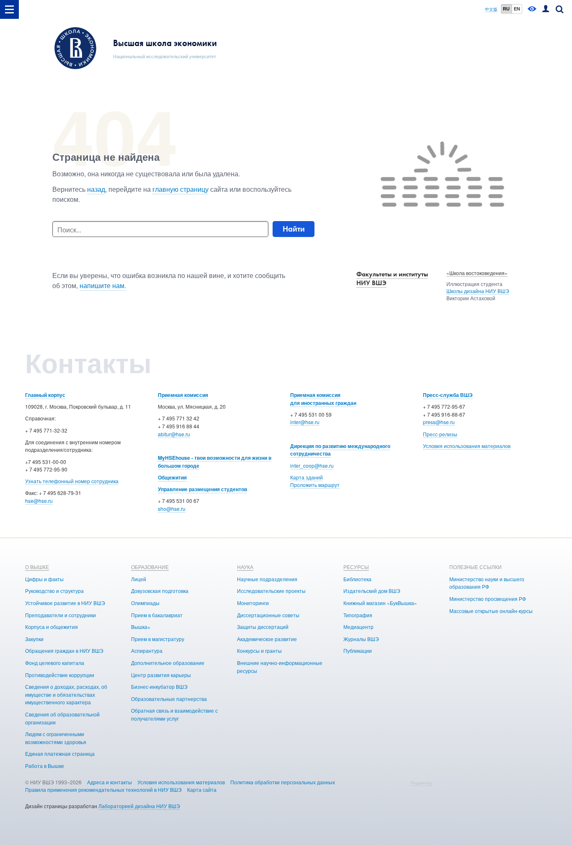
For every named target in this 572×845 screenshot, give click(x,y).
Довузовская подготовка (159, 590)
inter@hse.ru (304, 421)
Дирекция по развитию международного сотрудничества (340, 450)
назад (96, 189)
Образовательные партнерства (169, 698)
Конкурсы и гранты (259, 650)
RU (506, 8)
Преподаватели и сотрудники (60, 614)
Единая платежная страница (60, 753)
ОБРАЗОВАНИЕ (150, 566)
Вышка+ (140, 626)
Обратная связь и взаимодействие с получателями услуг (174, 714)
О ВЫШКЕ (37, 566)
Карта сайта (201, 789)
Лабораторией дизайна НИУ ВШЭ (139, 805)
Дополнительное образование (167, 662)
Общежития (172, 477)
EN (517, 8)
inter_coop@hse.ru (312, 465)
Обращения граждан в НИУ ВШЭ (64, 650)
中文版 (491, 9)
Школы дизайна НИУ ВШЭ (477, 290)
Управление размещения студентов (202, 489)
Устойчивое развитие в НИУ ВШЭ (65, 602)
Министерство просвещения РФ (487, 598)
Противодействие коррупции (59, 674)
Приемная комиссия (183, 395)
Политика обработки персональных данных (282, 782)
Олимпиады (145, 602)
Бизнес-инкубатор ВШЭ (159, 686)
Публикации (357, 650)
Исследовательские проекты (271, 590)
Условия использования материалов (466, 445)
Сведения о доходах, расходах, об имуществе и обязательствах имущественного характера (66, 694)
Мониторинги (253, 602)
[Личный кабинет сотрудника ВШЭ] (545, 9)
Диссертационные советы (268, 614)
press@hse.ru (439, 421)
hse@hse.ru (39, 500)
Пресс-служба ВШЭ (448, 395)
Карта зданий (306, 477)
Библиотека (357, 578)
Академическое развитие (267, 638)
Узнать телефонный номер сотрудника (72, 480)
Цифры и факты (44, 578)
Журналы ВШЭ (361, 638)
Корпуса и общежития (51, 626)
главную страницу (180, 189)
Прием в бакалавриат (157, 614)
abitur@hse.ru (174, 434)
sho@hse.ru (172, 508)
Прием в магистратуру (157, 638)
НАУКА (245, 566)
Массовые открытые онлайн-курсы (491, 610)
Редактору (421, 783)
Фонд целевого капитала (54, 662)
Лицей (138, 578)
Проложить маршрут (315, 484)
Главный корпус (45, 395)
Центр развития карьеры (161, 674)
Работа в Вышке (44, 765)
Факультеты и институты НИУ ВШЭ (392, 278)
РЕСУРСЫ (356, 566)
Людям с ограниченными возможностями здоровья (55, 737)
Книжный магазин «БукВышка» (380, 602)
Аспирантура (146, 650)
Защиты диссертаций (263, 626)
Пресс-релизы (440, 434)
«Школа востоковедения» (477, 272)
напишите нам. (103, 285)
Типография (357, 614)
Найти (294, 229)
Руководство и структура (54, 590)
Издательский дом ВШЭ (371, 590)
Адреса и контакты (109, 782)
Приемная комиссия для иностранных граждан (323, 399)
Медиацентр (358, 626)
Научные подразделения (267, 578)
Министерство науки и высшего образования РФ (486, 582)
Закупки (34, 638)
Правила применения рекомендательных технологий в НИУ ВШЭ (103, 789)
